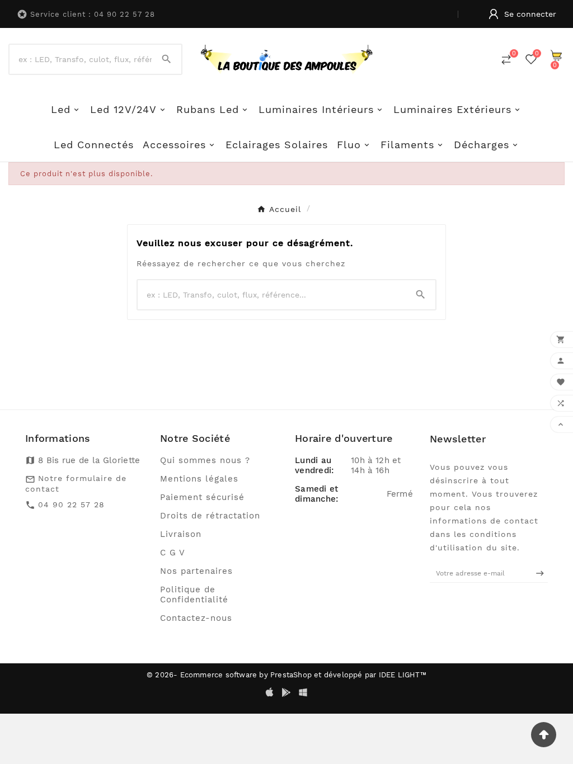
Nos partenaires (196, 571)
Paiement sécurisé (202, 497)
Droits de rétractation (210, 516)
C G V (172, 553)
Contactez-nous (196, 618)
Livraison (180, 534)
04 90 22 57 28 (71, 504)
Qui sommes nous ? (205, 460)
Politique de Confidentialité (194, 594)
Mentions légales (199, 479)
